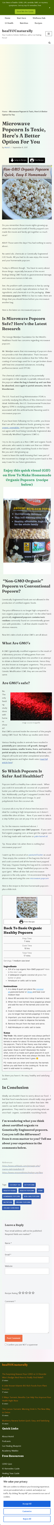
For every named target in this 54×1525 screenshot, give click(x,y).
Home (7, 18)
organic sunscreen (11, 1208)
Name (8, 1243)
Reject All (27, 1519)
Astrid (7, 148)
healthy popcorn (27, 1191)
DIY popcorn (29, 1185)
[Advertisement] (27, 73)
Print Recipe (39, 160)
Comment (10, 1358)
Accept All (27, 1504)
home (40, 1191)
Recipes (38, 23)
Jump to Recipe (20, 160)
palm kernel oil (40, 836)
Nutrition (24, 23)
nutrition (7, 1202)
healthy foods (9, 1191)
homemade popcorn (11, 1196)
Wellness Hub (39, 18)
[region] (27, 1501)
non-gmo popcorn (31, 1196)
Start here (21, 18)
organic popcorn (23, 1202)
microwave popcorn (39, 878)
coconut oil (15, 1185)
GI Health (9, 23)
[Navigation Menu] (48, 33)
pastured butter (36, 855)
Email (8, 1254)
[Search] (49, 43)
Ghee (30, 992)
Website (8, 1266)
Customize (27, 1511)
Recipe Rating (11, 1350)
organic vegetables (10, 428)
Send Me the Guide (25, 11)
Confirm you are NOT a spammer (22, 1402)
